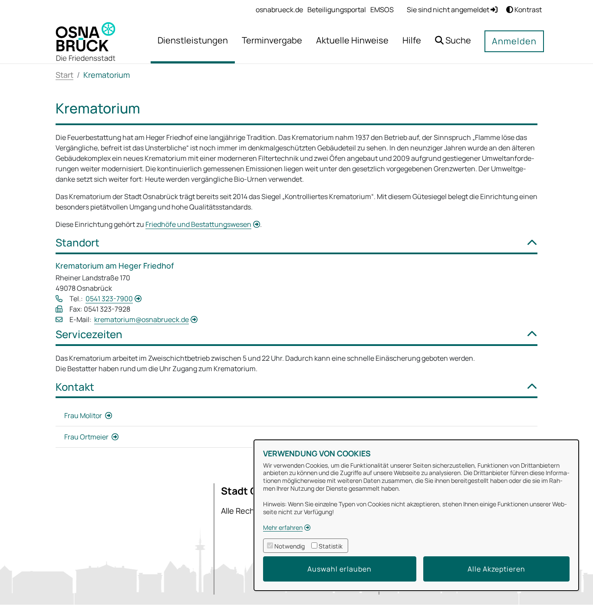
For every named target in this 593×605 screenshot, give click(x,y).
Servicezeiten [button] (89, 334)
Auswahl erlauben (339, 569)
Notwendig (289, 546)
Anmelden (514, 41)
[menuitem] (279, 9)
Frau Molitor (83, 415)
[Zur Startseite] (85, 41)
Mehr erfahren (283, 527)
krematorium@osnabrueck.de (141, 319)
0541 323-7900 (109, 298)
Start (64, 75)
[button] (453, 41)
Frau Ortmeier (87, 437)
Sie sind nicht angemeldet (449, 9)
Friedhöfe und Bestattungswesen (198, 224)
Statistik (331, 546)
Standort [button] (77, 242)
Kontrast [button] (527, 9)
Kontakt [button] (75, 387)
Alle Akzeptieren (496, 569)
